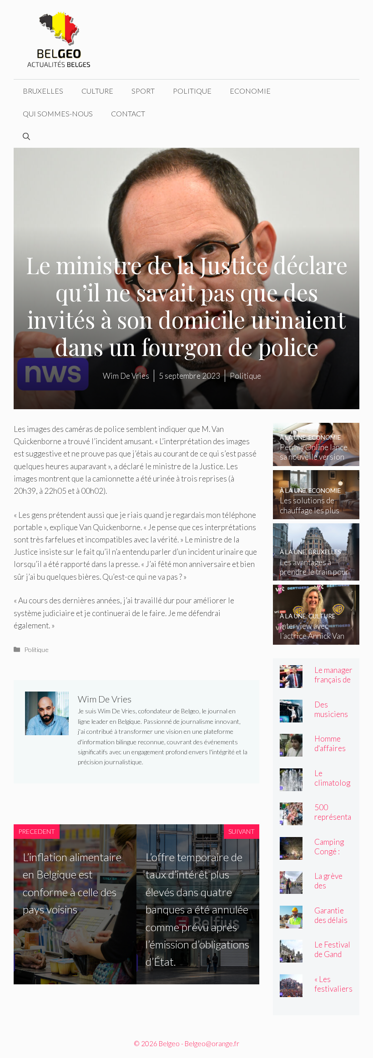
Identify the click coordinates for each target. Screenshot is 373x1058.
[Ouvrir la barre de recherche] (26, 136)
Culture (97, 90)
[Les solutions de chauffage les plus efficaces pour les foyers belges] (316, 513)
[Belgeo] (59, 38)
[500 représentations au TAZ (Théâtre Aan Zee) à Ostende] (291, 819)
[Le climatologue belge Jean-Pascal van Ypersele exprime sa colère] (291, 784)
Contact (128, 113)
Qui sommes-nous (58, 113)
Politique (192, 90)
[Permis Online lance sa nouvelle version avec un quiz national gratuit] (316, 460)
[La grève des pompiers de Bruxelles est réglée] (291, 888)
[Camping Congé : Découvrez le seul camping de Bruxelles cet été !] (291, 853)
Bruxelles (43, 90)
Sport (143, 90)
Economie (250, 90)
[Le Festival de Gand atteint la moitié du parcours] (291, 956)
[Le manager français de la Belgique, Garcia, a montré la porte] (291, 682)
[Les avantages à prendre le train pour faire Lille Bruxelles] (316, 574)
